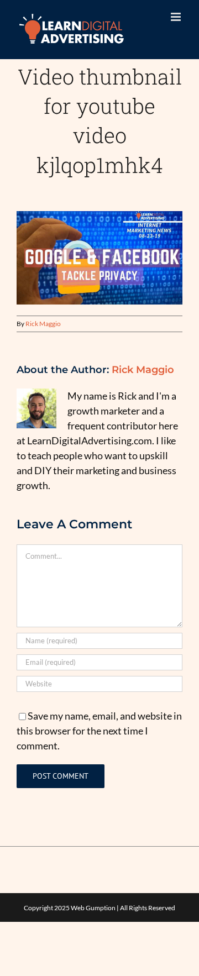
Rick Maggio (43, 323)
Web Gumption (93, 908)
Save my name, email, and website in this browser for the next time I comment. (99, 731)
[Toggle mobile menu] (176, 17)
